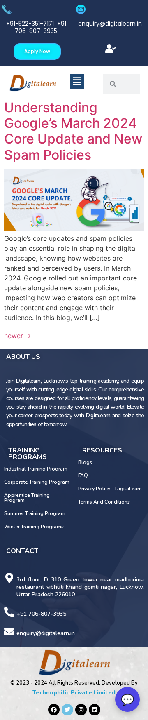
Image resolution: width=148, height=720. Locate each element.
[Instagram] (81, 709)
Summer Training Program (34, 513)
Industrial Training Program (35, 468)
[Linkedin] (94, 709)
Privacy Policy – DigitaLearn (110, 488)
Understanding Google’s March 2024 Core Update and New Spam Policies (73, 131)
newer (17, 336)
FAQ (83, 475)
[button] (111, 48)
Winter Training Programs (34, 526)
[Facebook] (54, 709)
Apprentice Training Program (27, 498)
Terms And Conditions (104, 502)
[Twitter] (67, 709)
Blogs (85, 462)
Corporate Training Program (36, 482)
